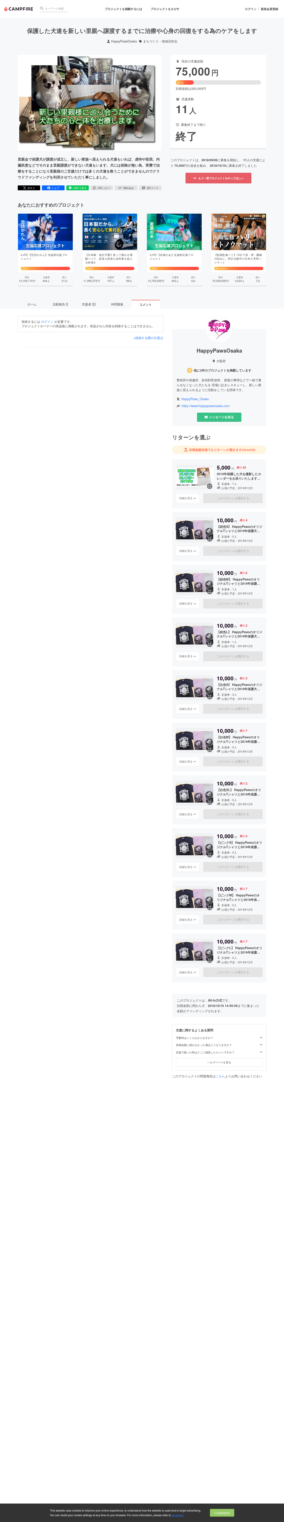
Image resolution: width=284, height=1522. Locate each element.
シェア (55, 188)
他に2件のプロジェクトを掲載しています (222, 370)
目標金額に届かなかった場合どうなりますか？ (204, 1045)
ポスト (31, 188)
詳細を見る (186, 498)
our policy (177, 1515)
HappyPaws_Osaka (195, 399)
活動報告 (60, 304)
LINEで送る (80, 188)
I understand (222, 1513)
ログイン (250, 9)
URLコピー (104, 188)
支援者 (88, 304)
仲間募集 (117, 304)
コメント (145, 304)
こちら (220, 1076)
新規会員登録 (269, 9)
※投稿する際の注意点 (148, 338)
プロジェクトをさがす (165, 9)
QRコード (153, 188)
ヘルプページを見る (219, 1062)
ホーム (32, 304)
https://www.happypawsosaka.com (205, 406)
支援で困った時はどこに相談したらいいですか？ (205, 1052)
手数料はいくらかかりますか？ (194, 1038)
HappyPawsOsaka (124, 41)
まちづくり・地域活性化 (160, 41)
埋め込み (128, 188)
